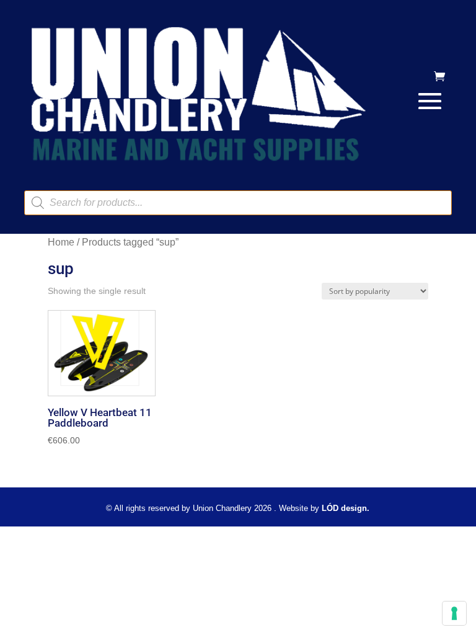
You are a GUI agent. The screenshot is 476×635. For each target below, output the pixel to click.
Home (61, 242)
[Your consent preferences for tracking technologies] (454, 613)
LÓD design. (345, 508)
